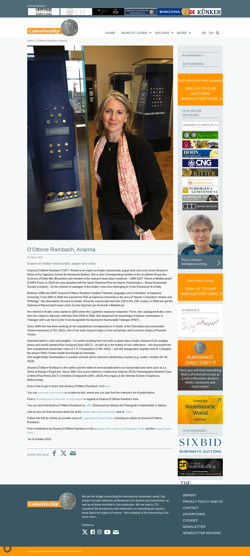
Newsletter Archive (202, 533)
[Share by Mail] (73, 456)
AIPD (88, 405)
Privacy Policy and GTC (204, 501)
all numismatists (191, 55)
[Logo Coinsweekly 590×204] (52, 28)
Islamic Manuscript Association (99, 411)
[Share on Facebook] (54, 456)
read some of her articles (51, 392)
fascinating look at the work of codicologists (59, 399)
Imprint (189, 495)
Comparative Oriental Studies (98, 418)
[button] (7, 548)
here (107, 386)
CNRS (128, 411)
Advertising (194, 514)
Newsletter (194, 526)
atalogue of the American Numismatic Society (120, 428)
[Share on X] (63, 456)
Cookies (190, 520)
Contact (191, 508)
